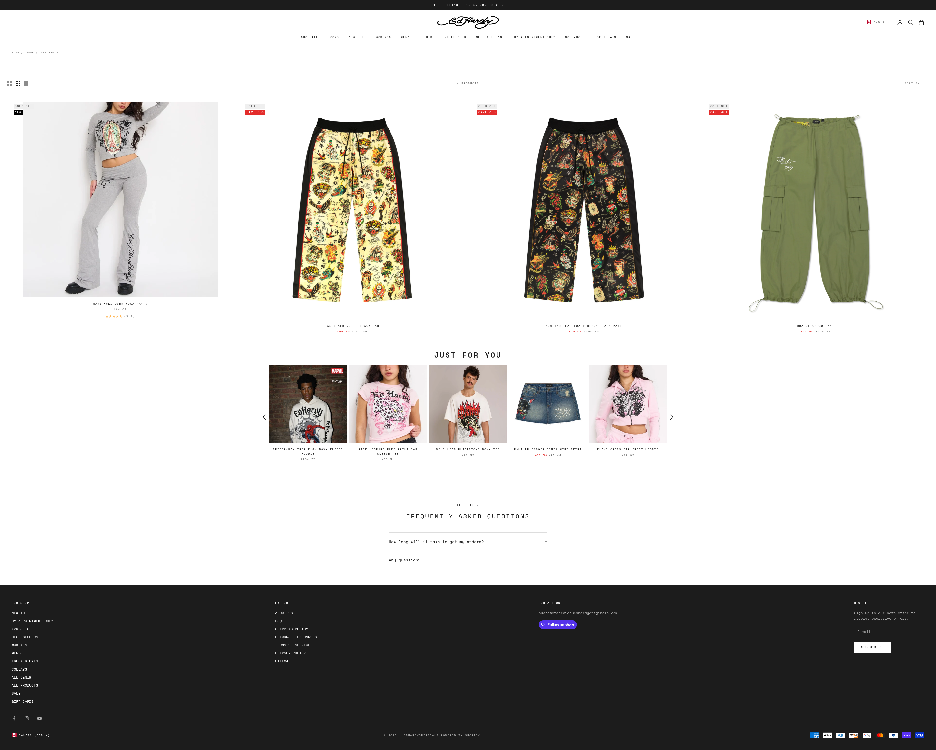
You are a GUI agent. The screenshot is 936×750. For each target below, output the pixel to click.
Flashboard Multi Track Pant (352, 326)
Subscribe (872, 647)
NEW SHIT (357, 37)
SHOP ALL (310, 37)
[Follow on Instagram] (26, 718)
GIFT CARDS (23, 701)
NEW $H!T (20, 612)
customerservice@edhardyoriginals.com (578, 612)
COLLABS (573, 37)
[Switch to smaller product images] (18, 83)
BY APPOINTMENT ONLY (535, 37)
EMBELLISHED (454, 37)
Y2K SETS (20, 628)
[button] (264, 416)
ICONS (333, 37)
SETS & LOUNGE (490, 37)
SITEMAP (283, 660)
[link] (308, 417)
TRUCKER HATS (603, 37)
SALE (630, 37)
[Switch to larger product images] (9, 83)
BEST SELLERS (25, 636)
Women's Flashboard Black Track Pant (584, 326)
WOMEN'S (383, 37)
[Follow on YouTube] (39, 718)
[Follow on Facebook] (14, 718)
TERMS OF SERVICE (292, 644)
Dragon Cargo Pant (815, 326)
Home (15, 52)
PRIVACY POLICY (290, 652)
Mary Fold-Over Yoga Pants (120, 304)
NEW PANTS (49, 52)
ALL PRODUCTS (25, 685)
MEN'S (406, 37)
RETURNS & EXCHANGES (296, 636)
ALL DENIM (21, 677)
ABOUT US (284, 612)
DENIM (427, 37)
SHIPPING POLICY (291, 628)
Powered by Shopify (460, 735)
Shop (30, 52)
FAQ (278, 620)
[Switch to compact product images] (26, 83)
